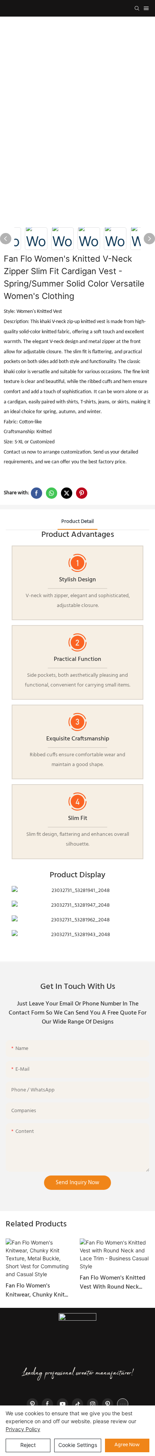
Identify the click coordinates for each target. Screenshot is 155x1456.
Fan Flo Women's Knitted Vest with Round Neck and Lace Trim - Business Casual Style (112, 1283)
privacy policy (23, 1429)
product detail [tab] (77, 521)
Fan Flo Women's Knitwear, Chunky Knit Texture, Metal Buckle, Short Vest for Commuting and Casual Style (40, 1290)
